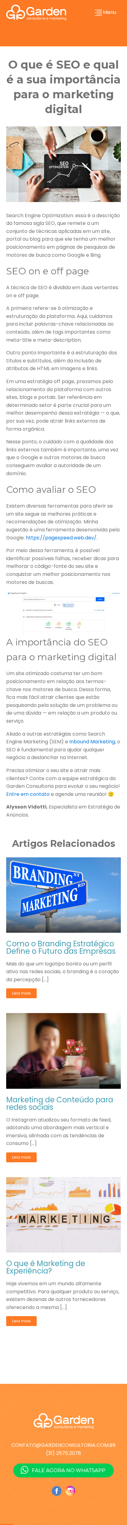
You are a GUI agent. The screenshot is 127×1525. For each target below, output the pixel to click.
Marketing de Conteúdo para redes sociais (59, 1103)
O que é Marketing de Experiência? (45, 1267)
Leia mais (21, 993)
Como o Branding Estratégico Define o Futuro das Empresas (61, 947)
